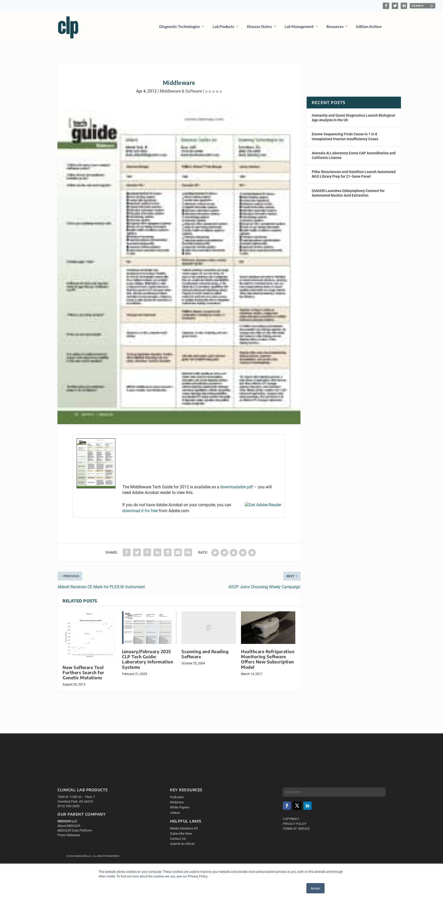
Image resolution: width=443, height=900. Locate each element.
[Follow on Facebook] (287, 806)
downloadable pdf (236, 486)
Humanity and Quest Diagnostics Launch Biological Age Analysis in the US (353, 117)
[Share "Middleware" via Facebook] (127, 552)
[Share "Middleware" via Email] (178, 552)
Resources (335, 26)
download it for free (140, 510)
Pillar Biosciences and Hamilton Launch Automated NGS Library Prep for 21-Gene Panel (354, 174)
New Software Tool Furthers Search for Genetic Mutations (83, 672)
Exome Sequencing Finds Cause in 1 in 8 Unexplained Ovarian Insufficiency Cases (345, 136)
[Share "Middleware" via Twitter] (137, 552)
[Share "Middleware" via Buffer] (168, 552)
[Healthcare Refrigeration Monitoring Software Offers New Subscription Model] (268, 627)
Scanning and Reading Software (205, 654)
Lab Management (299, 26)
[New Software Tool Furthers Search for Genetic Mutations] (90, 635)
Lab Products (223, 26)
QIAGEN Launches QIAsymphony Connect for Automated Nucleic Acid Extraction (348, 193)
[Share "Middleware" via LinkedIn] (157, 552)
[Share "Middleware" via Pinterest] (147, 552)
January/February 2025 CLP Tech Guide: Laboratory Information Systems (147, 659)
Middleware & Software (181, 91)
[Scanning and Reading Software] (209, 627)
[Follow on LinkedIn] (307, 806)
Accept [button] (315, 888)
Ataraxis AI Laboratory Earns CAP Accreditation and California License (354, 155)
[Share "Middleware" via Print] (188, 552)
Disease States (259, 26)
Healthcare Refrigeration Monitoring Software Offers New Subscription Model (267, 659)
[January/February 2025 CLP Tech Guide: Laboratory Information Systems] (149, 627)
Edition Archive (369, 26)
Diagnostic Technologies (179, 26)
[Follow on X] (297, 806)
